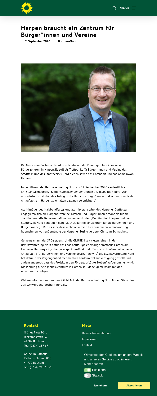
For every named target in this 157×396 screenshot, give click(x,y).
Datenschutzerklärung (96, 333)
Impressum (89, 339)
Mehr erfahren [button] (93, 364)
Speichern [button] (100, 385)
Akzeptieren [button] (134, 385)
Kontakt (87, 345)
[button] (87, 370)
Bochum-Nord (67, 41)
